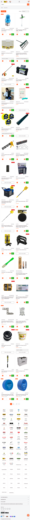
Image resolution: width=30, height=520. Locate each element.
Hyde (26, 464)
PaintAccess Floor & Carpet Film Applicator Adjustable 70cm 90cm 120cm (21, 54)
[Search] (28, 4)
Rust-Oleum (26, 459)
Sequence (18, 473)
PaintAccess (3, 51)
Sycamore (11, 478)
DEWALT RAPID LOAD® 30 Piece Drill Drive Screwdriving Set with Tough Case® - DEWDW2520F (8, 297)
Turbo (11, 482)
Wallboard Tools (4, 424)
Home (2, 7)
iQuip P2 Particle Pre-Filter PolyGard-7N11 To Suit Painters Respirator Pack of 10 (22, 297)
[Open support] (28, 515)
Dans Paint (3, 28)
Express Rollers (4, 469)
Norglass (11, 469)
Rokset (26, 443)
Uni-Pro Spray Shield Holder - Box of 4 (22, 202)
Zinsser (11, 454)
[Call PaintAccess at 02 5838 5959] (10, 2)
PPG (18, 411)
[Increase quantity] (10, 34)
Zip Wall (11, 429)
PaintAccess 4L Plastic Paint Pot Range (21, 346)
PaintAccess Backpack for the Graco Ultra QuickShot (7, 103)
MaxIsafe (11, 464)
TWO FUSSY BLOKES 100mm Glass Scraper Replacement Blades (21, 274)
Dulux (4, 487)
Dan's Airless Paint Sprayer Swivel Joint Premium (7, 30)
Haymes (26, 420)
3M (18, 433)
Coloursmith (4, 176)
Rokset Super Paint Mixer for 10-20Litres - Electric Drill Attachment (7, 226)
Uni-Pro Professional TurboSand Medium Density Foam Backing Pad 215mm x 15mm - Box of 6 (22, 226)
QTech (11, 420)
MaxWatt (25, 429)
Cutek (4, 443)
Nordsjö (4, 411)
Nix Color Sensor (11, 424)
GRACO (26, 411)
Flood (4, 429)
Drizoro (18, 487)
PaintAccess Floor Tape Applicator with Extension (7, 80)
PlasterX (26, 478)
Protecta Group (18, 464)
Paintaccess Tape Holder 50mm (21, 249)
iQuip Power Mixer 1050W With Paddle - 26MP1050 (21, 30)
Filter (4, 11)
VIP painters (11, 449)
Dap (18, 424)
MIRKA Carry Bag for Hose (20, 371)
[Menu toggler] (1, 2)
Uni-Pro (3, 153)
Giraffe (18, 478)
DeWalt (3, 295)
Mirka (17, 369)
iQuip (17, 28)
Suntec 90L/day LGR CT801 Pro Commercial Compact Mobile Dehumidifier (7, 202)
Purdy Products (25, 424)
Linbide (18, 459)
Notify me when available (7, 84)
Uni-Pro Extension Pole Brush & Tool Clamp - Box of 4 (8, 371)
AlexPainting (11, 491)
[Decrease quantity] (2, 34)
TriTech (4, 464)
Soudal (3, 248)
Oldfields (11, 415)
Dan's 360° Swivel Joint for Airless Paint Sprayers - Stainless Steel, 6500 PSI (8, 322)
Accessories (5, 7)
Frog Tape (25, 433)
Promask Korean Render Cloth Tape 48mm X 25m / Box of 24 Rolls (22, 395)
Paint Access (8, 517)
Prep (26, 487)
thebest (11, 487)
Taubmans (11, 411)
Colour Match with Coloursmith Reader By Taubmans (7, 178)
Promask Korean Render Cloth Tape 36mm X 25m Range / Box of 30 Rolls (8, 395)
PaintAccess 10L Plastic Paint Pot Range (7, 54)
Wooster (4, 438)
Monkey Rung (26, 415)
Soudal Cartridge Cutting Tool (6, 249)
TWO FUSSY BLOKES (19, 270)
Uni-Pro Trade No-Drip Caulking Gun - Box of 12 (8, 155)
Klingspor (4, 454)
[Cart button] (28, 2)
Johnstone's (11, 433)
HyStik (11, 438)
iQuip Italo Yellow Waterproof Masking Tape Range (6, 129)
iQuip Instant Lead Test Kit (20, 178)
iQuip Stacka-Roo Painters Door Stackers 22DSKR (21, 80)
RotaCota (18, 469)
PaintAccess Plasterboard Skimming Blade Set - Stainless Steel (22, 155)
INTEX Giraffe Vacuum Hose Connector (6, 346)
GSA (4, 478)
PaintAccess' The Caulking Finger (7, 272)
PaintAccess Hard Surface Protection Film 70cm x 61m (22, 129)
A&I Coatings (19, 454)
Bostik (26, 469)
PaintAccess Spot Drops (20, 103)
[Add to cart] (12, 34)
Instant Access (4, 491)
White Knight (11, 459)
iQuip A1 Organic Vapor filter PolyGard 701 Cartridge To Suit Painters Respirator (21, 322)
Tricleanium (11, 444)
